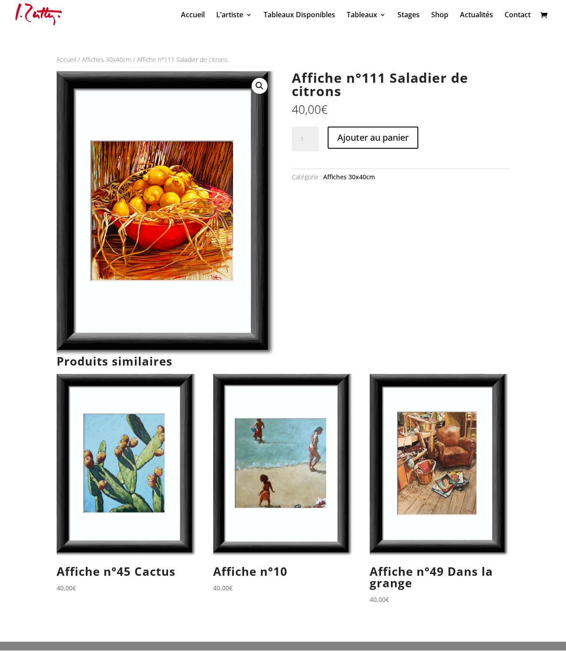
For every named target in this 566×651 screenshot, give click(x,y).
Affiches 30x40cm (106, 59)
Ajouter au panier (373, 137)
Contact (518, 15)
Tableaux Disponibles (299, 15)
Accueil (193, 15)
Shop (439, 15)
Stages (409, 15)
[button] (260, 86)
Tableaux (362, 15)
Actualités (476, 15)
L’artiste (229, 15)
